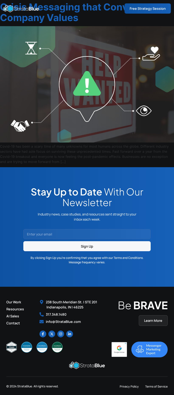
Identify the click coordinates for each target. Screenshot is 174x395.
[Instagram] (60, 334)
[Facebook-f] (42, 334)
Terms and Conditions (128, 258)
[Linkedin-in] (69, 334)
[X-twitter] (51, 334)
